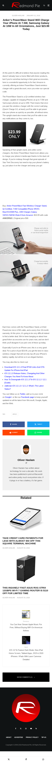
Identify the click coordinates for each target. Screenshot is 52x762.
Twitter (22, 394)
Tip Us (43, 737)
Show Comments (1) (25, 677)
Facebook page (27, 397)
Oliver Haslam (18, 15)
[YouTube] (31, 728)
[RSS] (36, 728)
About (8, 737)
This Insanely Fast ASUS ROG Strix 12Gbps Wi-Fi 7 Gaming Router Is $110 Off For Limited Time (25, 590)
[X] (20, 728)
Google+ (8, 397)
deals (15, 414)
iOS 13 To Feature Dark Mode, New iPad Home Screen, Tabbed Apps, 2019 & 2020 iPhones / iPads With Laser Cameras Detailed (26, 653)
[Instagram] (25, 728)
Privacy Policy (32, 737)
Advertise (18, 737)
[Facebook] (15, 728)
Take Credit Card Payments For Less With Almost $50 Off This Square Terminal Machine (23, 541)
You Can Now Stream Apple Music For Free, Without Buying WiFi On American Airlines (26, 626)
